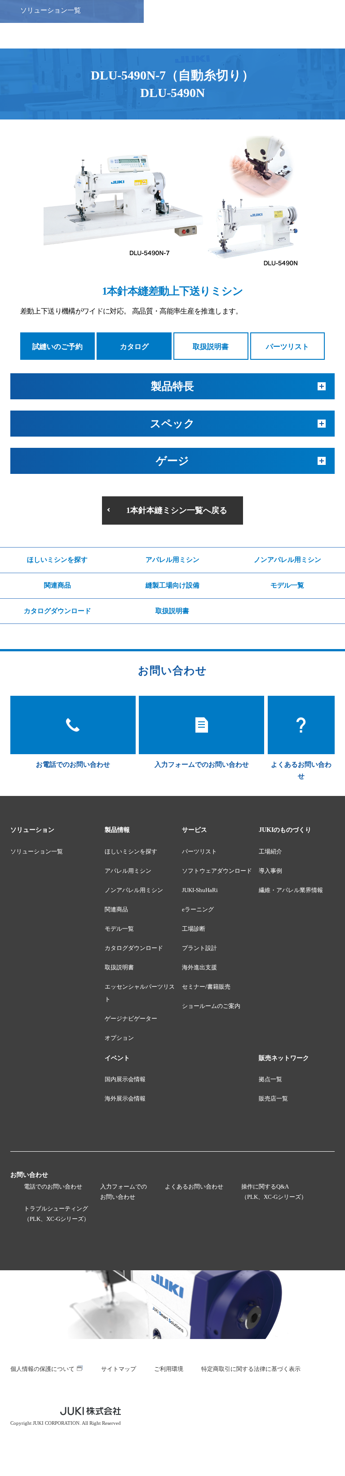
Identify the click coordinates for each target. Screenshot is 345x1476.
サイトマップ (118, 1369)
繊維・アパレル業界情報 (291, 890)
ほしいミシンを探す (57, 559)
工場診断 (193, 928)
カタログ (134, 346)
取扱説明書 (211, 346)
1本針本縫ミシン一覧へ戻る (176, 510)
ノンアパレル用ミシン (287, 559)
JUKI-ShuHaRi (200, 890)
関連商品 (57, 585)
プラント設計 (199, 948)
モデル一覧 (287, 585)
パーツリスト (287, 346)
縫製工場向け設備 (172, 585)
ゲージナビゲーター (131, 1018)
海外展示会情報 (125, 1098)
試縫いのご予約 (57, 346)
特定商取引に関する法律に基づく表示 (251, 1369)
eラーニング (198, 909)
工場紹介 (270, 851)
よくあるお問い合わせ (194, 1186)
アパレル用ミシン (172, 559)
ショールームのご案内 (211, 1006)
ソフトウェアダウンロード (217, 870)
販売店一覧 (273, 1098)
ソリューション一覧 (36, 851)
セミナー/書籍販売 (206, 986)
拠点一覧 (270, 1079)
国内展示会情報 (125, 1079)
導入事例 (270, 870)
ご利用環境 (168, 1369)
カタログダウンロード (57, 610)
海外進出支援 (199, 967)
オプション (119, 1037)
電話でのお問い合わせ (53, 1186)
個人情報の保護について (42, 1369)
